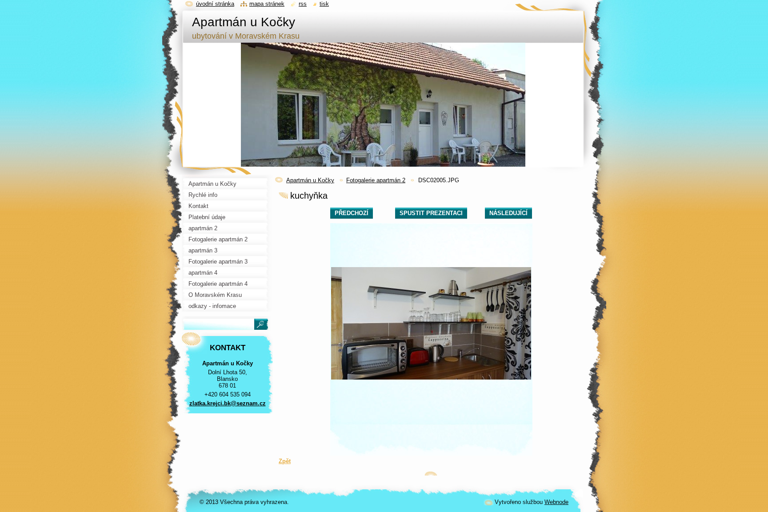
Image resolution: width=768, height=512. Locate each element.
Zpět (285, 461)
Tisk (324, 3)
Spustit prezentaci (431, 213)
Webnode (556, 502)
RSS (303, 3)
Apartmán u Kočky (310, 180)
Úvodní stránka (215, 3)
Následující (508, 213)
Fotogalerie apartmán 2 (375, 180)
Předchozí (351, 213)
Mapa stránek (266, 3)
